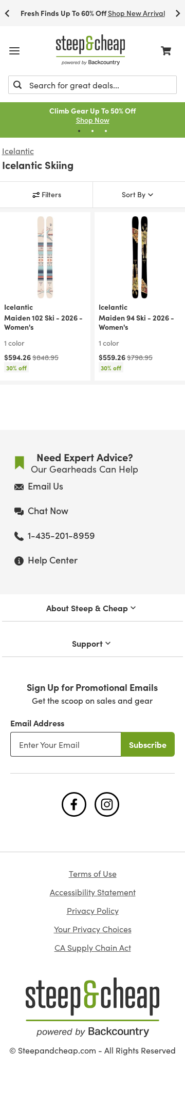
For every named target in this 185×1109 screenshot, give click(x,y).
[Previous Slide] (7, 13)
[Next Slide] (178, 13)
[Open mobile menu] (14, 51)
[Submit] (17, 85)
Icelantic (18, 151)
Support (87, 643)
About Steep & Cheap (87, 607)
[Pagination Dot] (79, 131)
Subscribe (147, 744)
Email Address (37, 723)
